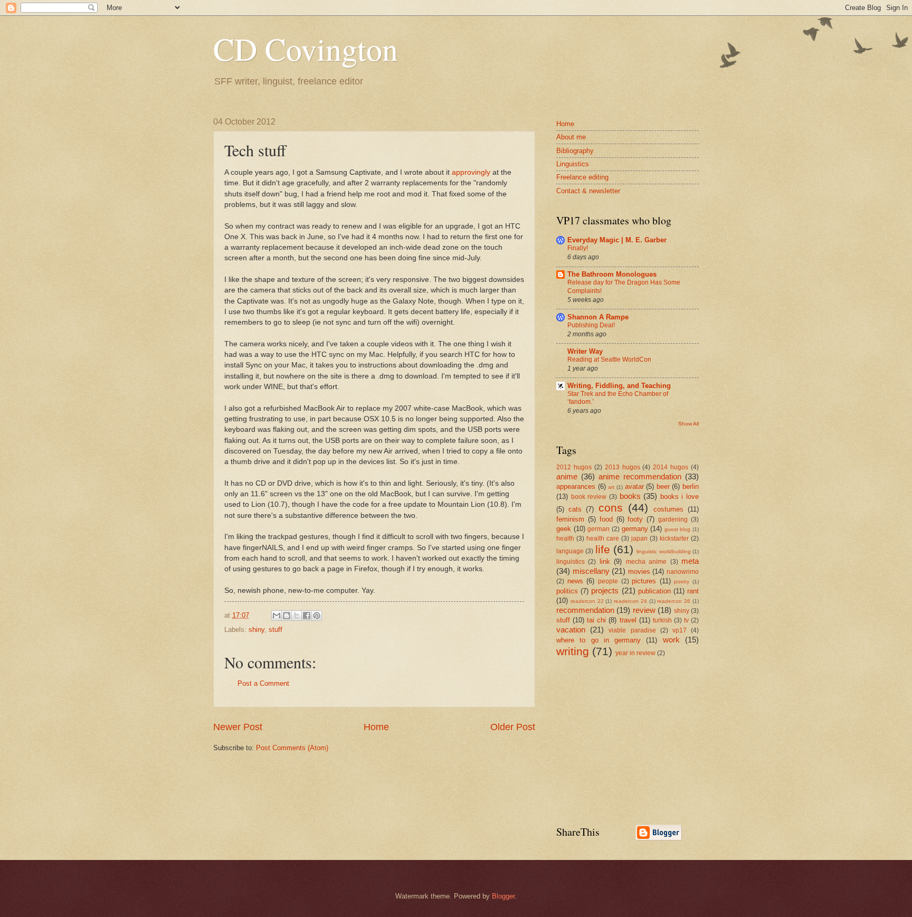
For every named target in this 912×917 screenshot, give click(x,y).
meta (690, 560)
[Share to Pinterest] (316, 615)
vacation (570, 629)
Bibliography (575, 151)
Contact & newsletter (588, 191)
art (611, 487)
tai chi (596, 620)
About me (571, 137)
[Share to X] (296, 615)
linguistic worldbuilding (663, 551)
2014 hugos (670, 467)
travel (628, 620)
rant (693, 591)
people (608, 581)
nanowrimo (683, 572)
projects (605, 590)
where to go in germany (598, 640)
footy (635, 519)
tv (686, 620)
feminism (570, 519)
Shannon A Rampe (598, 317)
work (671, 639)
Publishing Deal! (591, 325)
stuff (275, 630)
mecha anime (646, 562)
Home (376, 727)
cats (575, 509)
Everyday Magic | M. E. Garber (617, 240)
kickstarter (674, 538)
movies (639, 571)
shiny (256, 630)
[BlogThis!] (286, 615)
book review (589, 497)
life (602, 549)
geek (563, 529)
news (575, 581)
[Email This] (276, 615)
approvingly (471, 172)
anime (566, 476)
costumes (668, 509)
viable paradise (632, 630)
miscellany (591, 570)
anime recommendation (639, 476)
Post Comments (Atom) (292, 748)
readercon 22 (587, 601)
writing (572, 651)
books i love (679, 496)
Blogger (503, 896)
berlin (690, 486)
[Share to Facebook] (306, 615)
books (630, 495)
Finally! (577, 248)
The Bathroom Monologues (612, 274)
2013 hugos (622, 467)
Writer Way (585, 351)
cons (610, 508)
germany (635, 529)
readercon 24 (630, 601)
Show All (688, 424)
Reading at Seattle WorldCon (609, 359)
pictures (644, 581)
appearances (575, 486)
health (565, 538)
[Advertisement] (635, 740)
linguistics (570, 562)
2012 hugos (574, 467)
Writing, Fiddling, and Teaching (619, 386)
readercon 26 (673, 601)
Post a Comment (263, 683)
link (605, 561)
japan (639, 538)
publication (654, 591)
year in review (635, 653)
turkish (662, 620)
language (570, 551)
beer (663, 486)
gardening (673, 519)
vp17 (679, 630)
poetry (681, 581)
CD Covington (305, 48)
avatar (634, 486)
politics (567, 591)
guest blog (677, 529)
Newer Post (237, 727)
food (606, 519)
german (598, 529)
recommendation (585, 610)
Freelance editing (582, 177)
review (644, 610)
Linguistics (572, 164)
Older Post (512, 727)
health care (602, 538)
